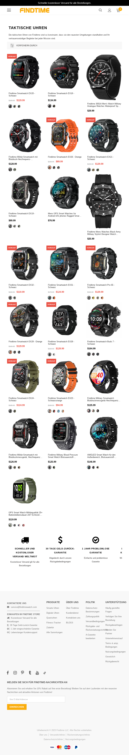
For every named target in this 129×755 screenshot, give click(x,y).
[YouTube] (37, 673)
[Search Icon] (100, 10)
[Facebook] (8, 673)
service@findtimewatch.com (24, 607)
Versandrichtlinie (57, 735)
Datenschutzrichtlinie (53, 739)
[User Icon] (109, 10)
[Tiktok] (45, 673)
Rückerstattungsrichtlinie (78, 735)
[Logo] (34, 10)
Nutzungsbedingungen (75, 739)
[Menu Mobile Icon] (9, 10)
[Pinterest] (22, 673)
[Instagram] (15, 673)
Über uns (43, 735)
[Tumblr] (30, 673)
